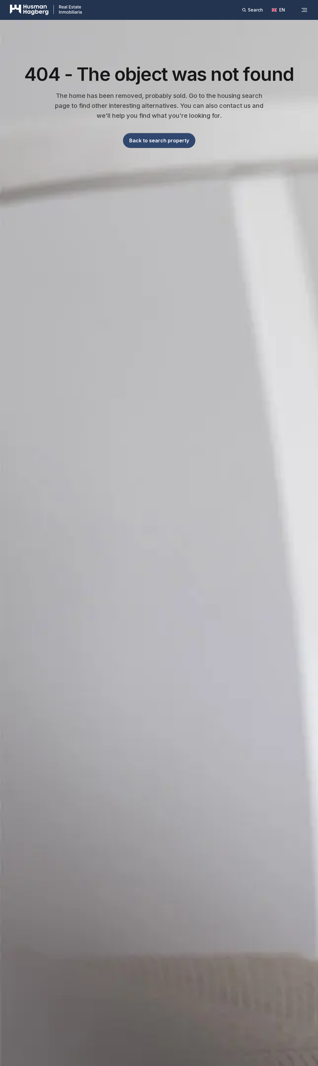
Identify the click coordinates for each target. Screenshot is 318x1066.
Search (255, 9)
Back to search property (159, 140)
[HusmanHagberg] (46, 10)
